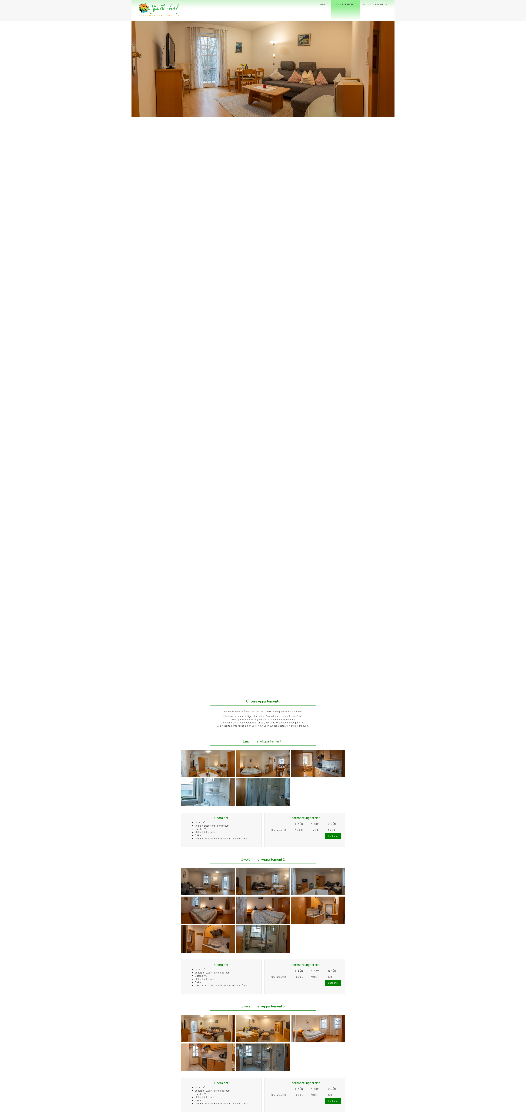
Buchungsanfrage (377, 4)
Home (324, 4)
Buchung (333, 835)
